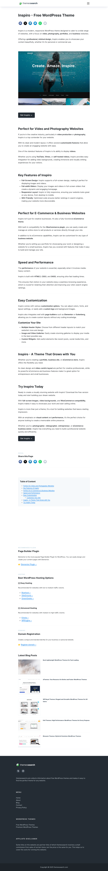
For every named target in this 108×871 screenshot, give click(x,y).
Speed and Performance (31, 493)
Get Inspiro (25, 115)
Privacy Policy (21, 808)
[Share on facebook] (20, 23)
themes (27, 764)
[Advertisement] (54, 528)
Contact (19, 805)
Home (18, 798)
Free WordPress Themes (25, 825)
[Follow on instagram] (23, 771)
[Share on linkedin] (30, 23)
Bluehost (25, 593)
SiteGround (26, 595)
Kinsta (24, 618)
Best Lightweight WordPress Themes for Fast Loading (61, 660)
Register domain (28, 645)
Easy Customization (30, 495)
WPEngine (26, 620)
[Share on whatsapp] (40, 23)
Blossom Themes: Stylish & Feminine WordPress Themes (62, 736)
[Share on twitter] (25, 23)
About (18, 800)
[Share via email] (45, 23)
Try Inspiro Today (29, 502)
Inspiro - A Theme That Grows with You (36, 500)
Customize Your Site (33, 498)
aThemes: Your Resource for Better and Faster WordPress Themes (65, 679)
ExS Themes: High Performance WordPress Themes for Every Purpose (66, 720)
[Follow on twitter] (18, 771)
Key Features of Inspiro (31, 488)
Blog (17, 803)
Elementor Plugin (28, 564)
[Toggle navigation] (88, 3)
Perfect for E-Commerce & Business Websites (39, 490)
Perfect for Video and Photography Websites (38, 486)
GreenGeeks (27, 598)
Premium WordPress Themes (27, 827)
